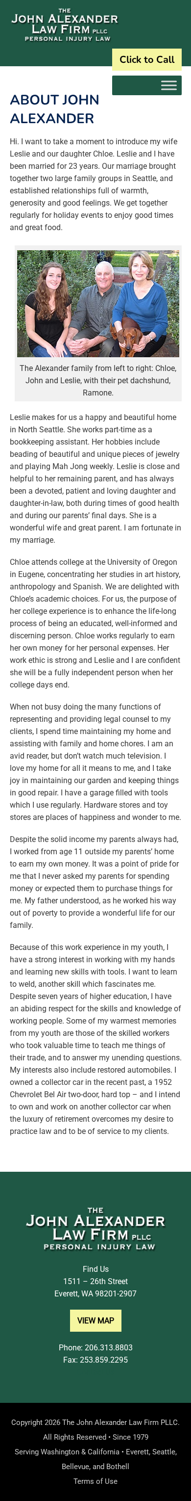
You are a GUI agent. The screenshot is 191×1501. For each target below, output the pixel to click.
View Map (95, 1320)
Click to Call (146, 59)
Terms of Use (95, 1481)
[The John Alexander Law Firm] (65, 41)
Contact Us (96, 1372)
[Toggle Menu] (169, 85)
